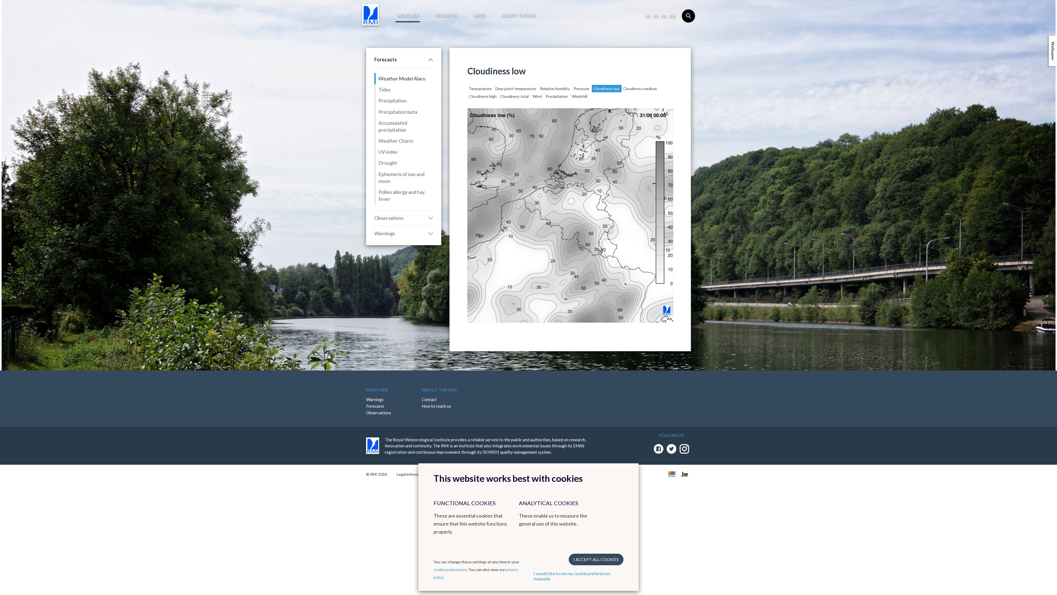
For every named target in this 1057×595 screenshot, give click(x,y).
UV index (387, 152)
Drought (387, 163)
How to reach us (436, 406)
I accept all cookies (596, 559)
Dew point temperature (516, 88)
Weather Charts (395, 141)
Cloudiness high (483, 96)
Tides (384, 89)
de (664, 16)
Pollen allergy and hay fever (401, 195)
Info (479, 15)
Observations (389, 218)
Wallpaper (1053, 51)
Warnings (384, 233)
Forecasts (385, 59)
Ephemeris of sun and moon (401, 177)
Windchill (579, 96)
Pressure (582, 88)
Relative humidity (555, 88)
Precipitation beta (397, 112)
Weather (407, 15)
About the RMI (518, 15)
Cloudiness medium (640, 88)
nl (647, 16)
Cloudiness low (606, 88)
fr (655, 16)
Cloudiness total (515, 96)
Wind (538, 96)
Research (446, 15)
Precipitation (392, 101)
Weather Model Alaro (401, 78)
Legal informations (412, 474)
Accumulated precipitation (392, 126)
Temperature (480, 88)
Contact (429, 399)
